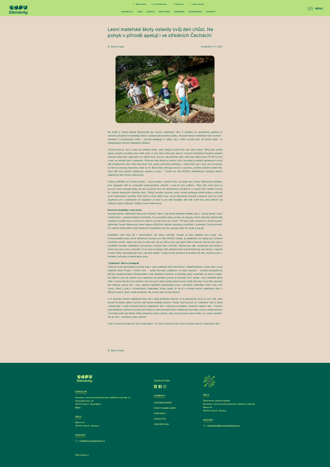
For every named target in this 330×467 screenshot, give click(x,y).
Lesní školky (127, 12)
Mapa (77, 407)
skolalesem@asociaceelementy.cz (223, 426)
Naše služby (164, 12)
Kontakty (211, 12)
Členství (150, 12)
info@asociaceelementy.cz (92, 441)
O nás (139, 12)
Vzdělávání (179, 12)
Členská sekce (195, 12)
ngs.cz (85, 455)
